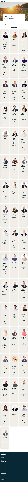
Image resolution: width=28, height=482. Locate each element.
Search (15, 24)
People (1, 467)
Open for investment (3, 473)
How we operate (3, 471)
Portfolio (2, 474)
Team (6, 24)
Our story (2, 470)
